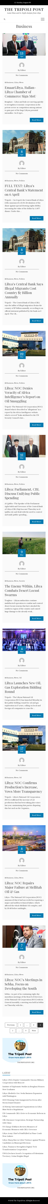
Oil (20, 678)
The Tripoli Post (24, 9)
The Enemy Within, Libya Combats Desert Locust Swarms (23, 590)
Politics (22, 181)
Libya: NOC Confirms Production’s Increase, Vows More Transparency (24, 787)
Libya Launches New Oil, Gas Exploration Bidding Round (23, 687)
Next (34, 1031)
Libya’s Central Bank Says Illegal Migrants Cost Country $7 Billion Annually (24, 290)
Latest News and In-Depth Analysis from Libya (24, 13)
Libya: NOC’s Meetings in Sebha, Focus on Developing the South (23, 984)
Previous (11, 1025)
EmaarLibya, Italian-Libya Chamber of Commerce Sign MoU (20, 91)
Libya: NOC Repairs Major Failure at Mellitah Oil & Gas (23, 887)
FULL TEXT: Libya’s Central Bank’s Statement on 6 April (24, 190)
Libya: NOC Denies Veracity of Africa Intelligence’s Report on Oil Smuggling (22, 394)
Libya (16, 82)
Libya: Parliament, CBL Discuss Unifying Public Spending (22, 493)
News (21, 82)
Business (10, 82)
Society (22, 581)
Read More (36, 120)
